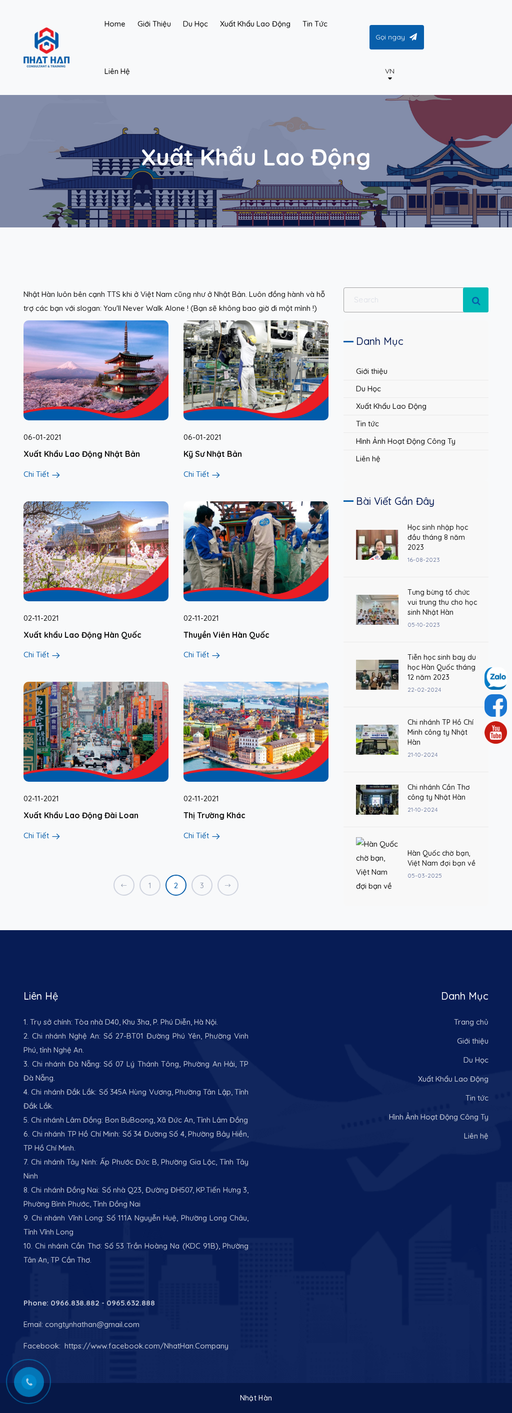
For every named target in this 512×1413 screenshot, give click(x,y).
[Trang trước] (124, 885)
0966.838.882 (75, 1303)
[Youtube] (496, 732)
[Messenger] (496, 678)
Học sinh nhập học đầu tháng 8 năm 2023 (438, 537)
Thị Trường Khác (215, 815)
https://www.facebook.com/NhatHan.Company (145, 1346)
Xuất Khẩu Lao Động (391, 406)
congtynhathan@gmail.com (92, 1324)
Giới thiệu (372, 371)
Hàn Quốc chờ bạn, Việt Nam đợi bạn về (442, 858)
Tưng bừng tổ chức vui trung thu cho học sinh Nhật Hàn (442, 602)
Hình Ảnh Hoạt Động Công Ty (406, 441)
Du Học (368, 388)
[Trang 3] (228, 885)
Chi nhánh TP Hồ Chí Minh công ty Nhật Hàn (441, 732)
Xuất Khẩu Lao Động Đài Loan (81, 815)
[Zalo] (496, 705)
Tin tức (367, 423)
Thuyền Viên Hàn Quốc (227, 635)
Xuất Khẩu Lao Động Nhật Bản (82, 454)
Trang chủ (471, 1022)
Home (115, 23)
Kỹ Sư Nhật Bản (213, 454)
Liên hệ (368, 458)
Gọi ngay (390, 36)
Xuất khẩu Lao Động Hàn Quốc (83, 635)
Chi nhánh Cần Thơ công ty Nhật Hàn (439, 792)
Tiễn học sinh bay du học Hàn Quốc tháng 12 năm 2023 (442, 667)
